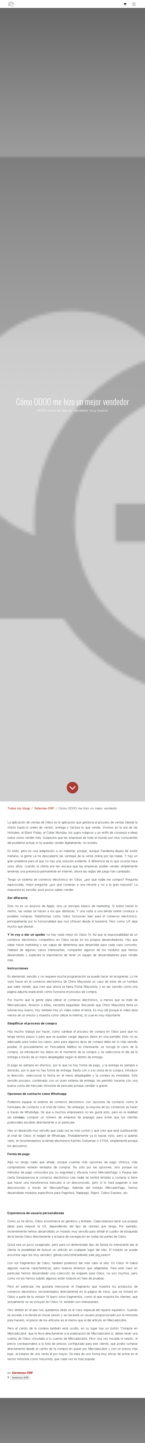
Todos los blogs (18, 808)
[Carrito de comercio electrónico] (125, 4)
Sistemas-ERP (44, 808)
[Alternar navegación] (134, 4)
